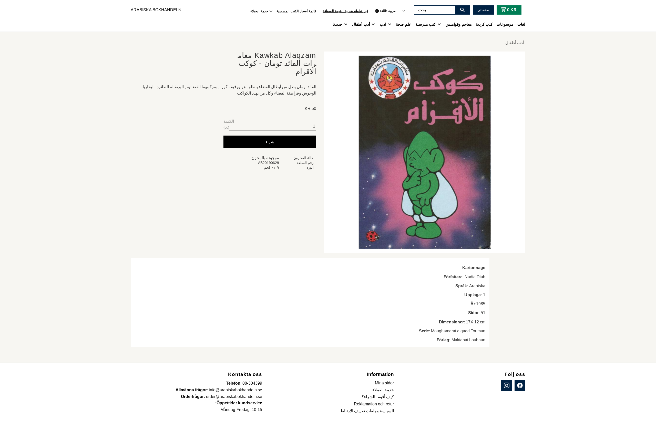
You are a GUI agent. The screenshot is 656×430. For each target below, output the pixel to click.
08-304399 (252, 383)
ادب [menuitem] (383, 24)
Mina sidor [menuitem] (384, 383)
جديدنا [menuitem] (337, 24)
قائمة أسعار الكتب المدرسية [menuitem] (296, 11)
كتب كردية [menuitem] (484, 24)
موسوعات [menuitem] (505, 24)
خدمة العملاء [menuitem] (259, 11)
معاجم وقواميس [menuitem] (458, 24)
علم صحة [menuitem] (403, 24)
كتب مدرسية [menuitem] (425, 24)
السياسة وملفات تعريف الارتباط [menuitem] (367, 411)
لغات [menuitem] (521, 24)
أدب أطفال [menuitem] (361, 24)
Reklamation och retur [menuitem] (374, 404)
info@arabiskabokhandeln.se (235, 390)
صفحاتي (483, 10)
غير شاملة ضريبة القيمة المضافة (345, 11)
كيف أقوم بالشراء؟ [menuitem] (378, 397)
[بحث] (462, 10)
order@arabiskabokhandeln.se (234, 396)
